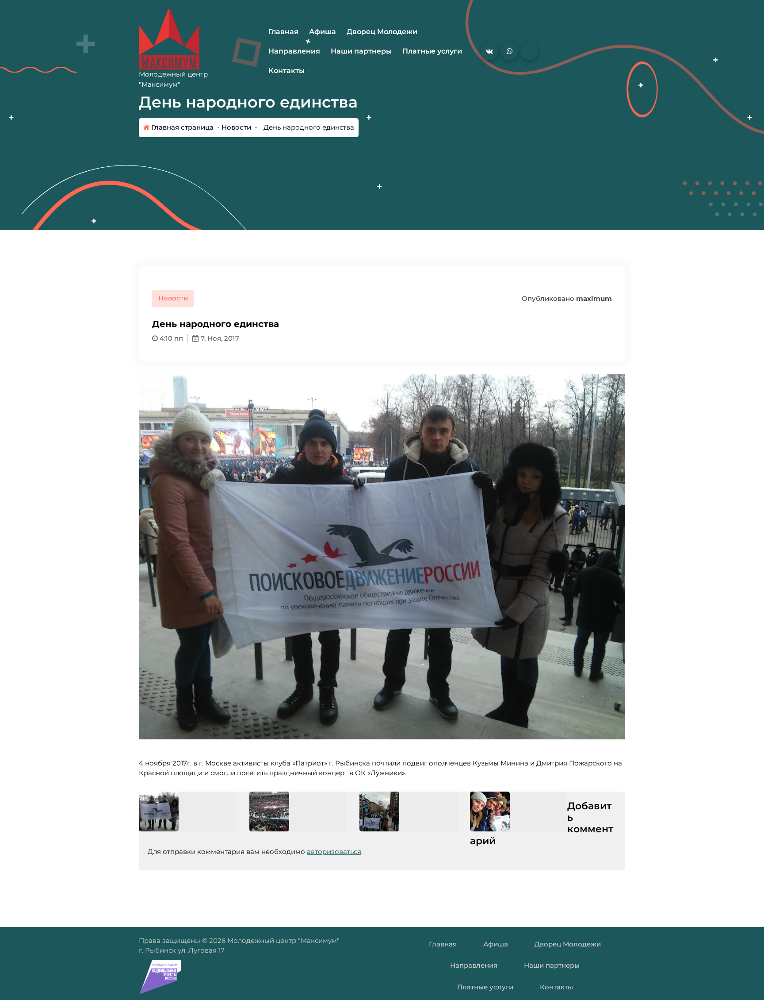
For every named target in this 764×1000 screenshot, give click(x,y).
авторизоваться (334, 851)
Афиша (322, 31)
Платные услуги (432, 51)
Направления (294, 51)
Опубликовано (566, 298)
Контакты (286, 70)
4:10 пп (170, 338)
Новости (236, 127)
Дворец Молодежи (382, 31)
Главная (283, 31)
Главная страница (181, 127)
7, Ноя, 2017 (219, 338)
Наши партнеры (361, 51)
